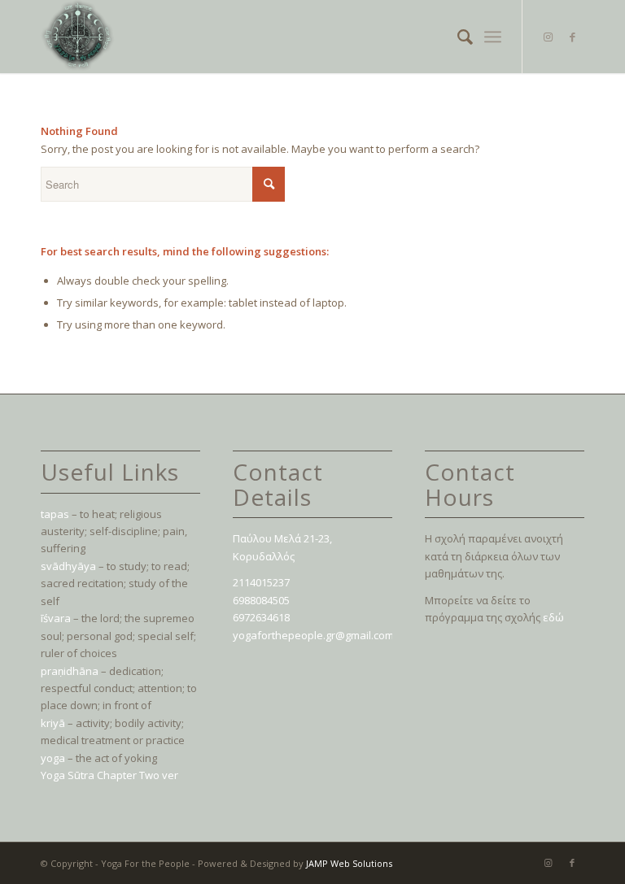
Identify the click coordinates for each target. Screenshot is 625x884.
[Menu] (492, 37)
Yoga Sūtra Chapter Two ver (109, 775)
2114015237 (261, 582)
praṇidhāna (69, 671)
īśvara (56, 618)
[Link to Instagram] (547, 36)
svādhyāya (68, 566)
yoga (53, 758)
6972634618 (261, 617)
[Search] (457, 36)
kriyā (53, 723)
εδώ (553, 617)
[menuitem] (457, 36)
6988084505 (261, 600)
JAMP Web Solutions (349, 863)
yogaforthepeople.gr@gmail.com (313, 635)
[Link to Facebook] (572, 36)
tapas (55, 514)
